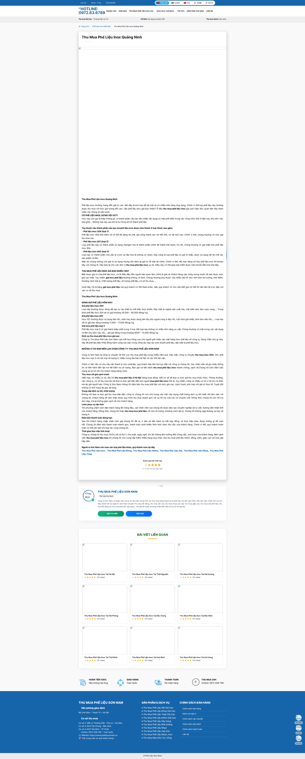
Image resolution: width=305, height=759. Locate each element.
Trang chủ (111, 11)
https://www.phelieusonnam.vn (103, 735)
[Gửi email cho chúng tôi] (225, 3)
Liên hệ (209, 11)
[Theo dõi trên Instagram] (220, 3)
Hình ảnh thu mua (195, 11)
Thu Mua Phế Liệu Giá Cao (141, 11)
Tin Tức (181, 11)
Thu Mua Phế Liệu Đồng (119, 450)
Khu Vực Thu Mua (165, 11)
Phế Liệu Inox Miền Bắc (101, 26)
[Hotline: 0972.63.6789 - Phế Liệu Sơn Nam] (92, 11)
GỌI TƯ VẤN (112, 514)
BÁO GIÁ (140, 514)
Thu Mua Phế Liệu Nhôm (145, 450)
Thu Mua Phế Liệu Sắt (171, 450)
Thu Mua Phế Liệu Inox (93, 450)
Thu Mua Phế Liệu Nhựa (196, 450)
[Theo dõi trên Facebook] (217, 3)
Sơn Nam (123, 11)
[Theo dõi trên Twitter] (222, 3)
